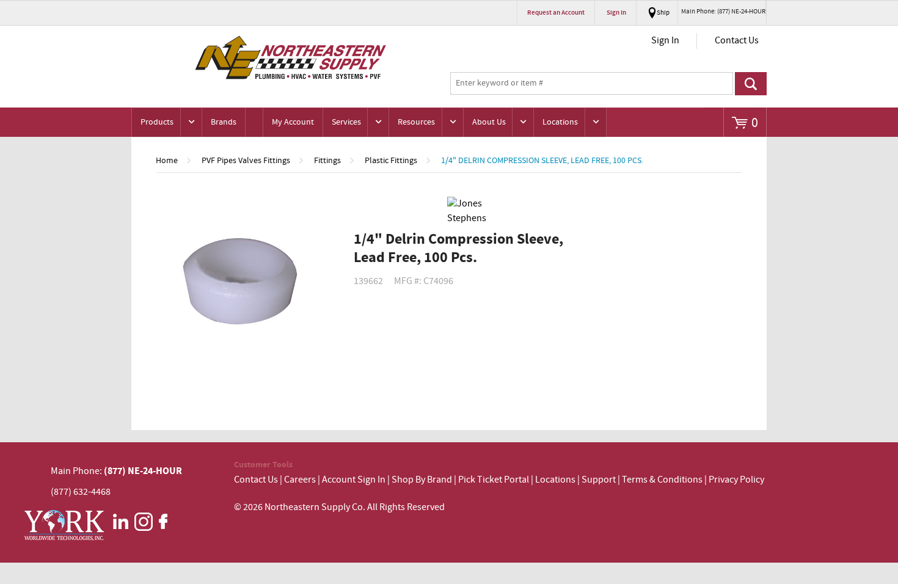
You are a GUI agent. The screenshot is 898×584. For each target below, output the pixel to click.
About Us (489, 122)
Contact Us (737, 40)
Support (599, 479)
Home (167, 160)
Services (346, 122)
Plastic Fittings (391, 160)
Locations (560, 122)
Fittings (327, 160)
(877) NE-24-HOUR (142, 471)
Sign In (665, 40)
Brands (223, 122)
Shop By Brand (422, 479)
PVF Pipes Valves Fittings (246, 160)
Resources (416, 122)
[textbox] (591, 83)
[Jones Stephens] (470, 211)
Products (157, 122)
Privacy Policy (736, 479)
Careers (300, 479)
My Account (293, 122)
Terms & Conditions (662, 479)
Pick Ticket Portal (493, 479)
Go (751, 83)
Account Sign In (354, 479)
